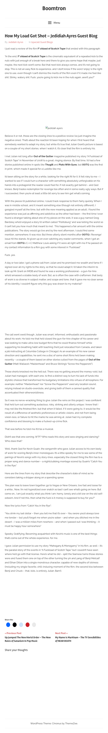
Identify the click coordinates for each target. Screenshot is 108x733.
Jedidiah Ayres (15, 42)
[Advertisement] (54, 102)
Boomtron (54, 8)
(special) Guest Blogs (42, 42)
